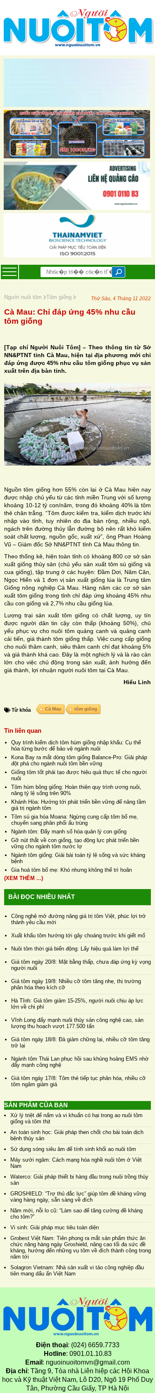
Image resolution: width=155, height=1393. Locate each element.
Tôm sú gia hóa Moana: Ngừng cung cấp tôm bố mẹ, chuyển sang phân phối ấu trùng (74, 820)
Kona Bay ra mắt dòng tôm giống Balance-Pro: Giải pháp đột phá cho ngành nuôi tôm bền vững (79, 760)
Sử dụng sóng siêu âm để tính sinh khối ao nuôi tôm (73, 1149)
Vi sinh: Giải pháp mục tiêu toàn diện (54, 1227)
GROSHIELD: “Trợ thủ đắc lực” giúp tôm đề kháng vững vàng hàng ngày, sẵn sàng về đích (78, 1197)
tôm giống (85, 708)
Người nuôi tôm (23, 297)
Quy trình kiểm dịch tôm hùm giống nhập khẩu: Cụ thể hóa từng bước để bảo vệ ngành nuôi (76, 745)
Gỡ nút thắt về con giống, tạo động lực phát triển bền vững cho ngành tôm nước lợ (75, 843)
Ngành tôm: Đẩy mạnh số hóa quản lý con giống (68, 831)
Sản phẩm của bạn (36, 1104)
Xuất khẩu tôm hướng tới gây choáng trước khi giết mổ (78, 935)
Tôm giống (59, 297)
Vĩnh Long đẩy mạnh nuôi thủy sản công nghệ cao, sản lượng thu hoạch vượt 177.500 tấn (77, 1023)
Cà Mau (53, 708)
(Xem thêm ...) (23, 878)
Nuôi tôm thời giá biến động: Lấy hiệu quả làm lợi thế (74, 949)
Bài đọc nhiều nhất (41, 896)
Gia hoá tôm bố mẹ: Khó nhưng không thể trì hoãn (71, 870)
